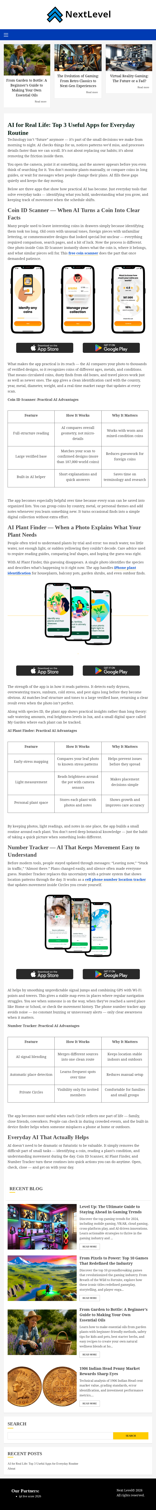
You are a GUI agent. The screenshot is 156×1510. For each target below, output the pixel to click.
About (11, 1468)
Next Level (124, 1490)
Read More (90, 1246)
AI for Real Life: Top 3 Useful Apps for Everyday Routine (43, 1463)
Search (17, 1423)
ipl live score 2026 (30, 1496)
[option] (26, 71)
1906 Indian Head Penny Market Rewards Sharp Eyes (110, 1371)
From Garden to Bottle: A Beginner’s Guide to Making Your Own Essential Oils (114, 1315)
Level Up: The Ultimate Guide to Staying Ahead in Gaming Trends (111, 1209)
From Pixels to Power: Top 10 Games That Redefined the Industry (114, 1260)
